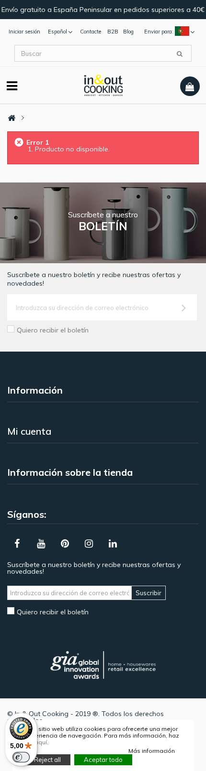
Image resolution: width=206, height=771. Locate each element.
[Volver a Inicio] (11, 118)
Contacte (90, 31)
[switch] (21, 757)
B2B (112, 31)
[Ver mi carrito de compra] (190, 86)
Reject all (47, 759)
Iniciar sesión (24, 31)
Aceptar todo (103, 759)
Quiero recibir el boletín (53, 330)
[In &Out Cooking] (103, 84)
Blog (128, 31)
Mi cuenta (29, 431)
